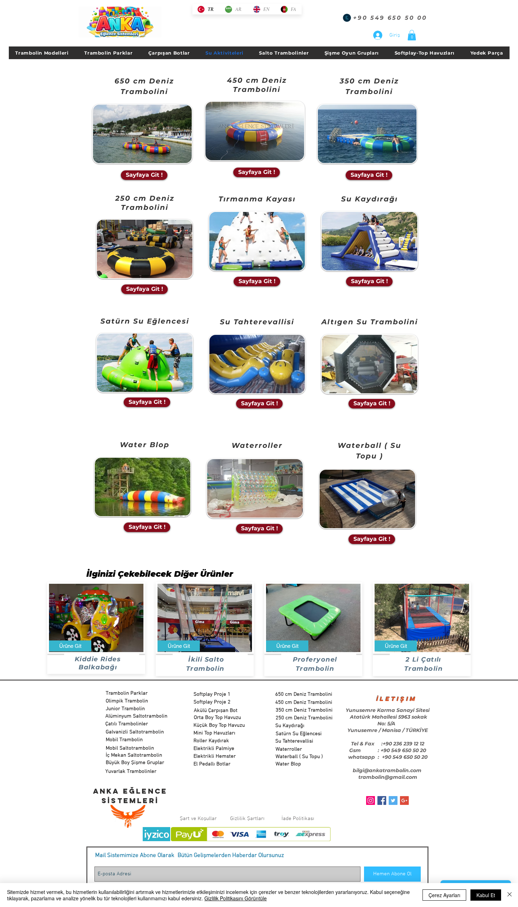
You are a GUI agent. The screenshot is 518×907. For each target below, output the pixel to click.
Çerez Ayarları (444, 895)
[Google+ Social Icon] (404, 800)
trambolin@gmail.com (387, 777)
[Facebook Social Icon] (381, 800)
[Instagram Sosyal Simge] (370, 800)
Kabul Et (485, 895)
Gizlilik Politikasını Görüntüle (235, 898)
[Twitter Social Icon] (393, 800)
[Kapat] (509, 895)
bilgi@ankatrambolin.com (387, 770)
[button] (411, 35)
